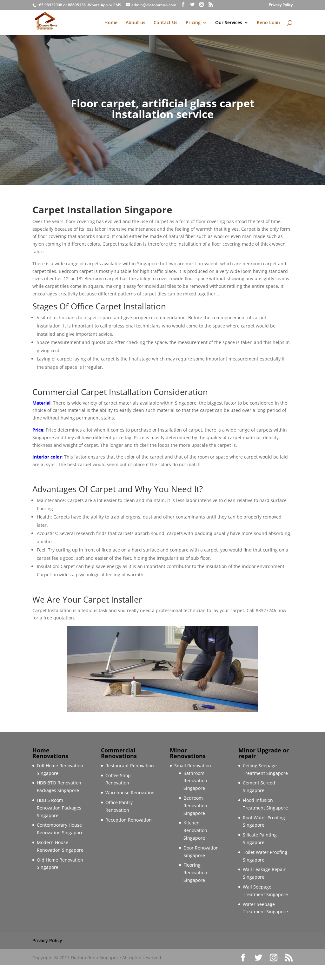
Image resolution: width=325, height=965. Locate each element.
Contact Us (165, 22)
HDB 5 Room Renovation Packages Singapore (59, 807)
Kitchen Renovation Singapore (195, 830)
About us (135, 22)
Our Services (228, 22)
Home (110, 22)
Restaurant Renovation (129, 766)
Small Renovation (192, 766)
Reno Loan (268, 22)
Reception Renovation (128, 820)
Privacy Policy (281, 5)
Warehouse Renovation (130, 793)
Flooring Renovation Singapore (195, 872)
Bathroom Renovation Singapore (195, 780)
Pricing (193, 22)
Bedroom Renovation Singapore (195, 805)
